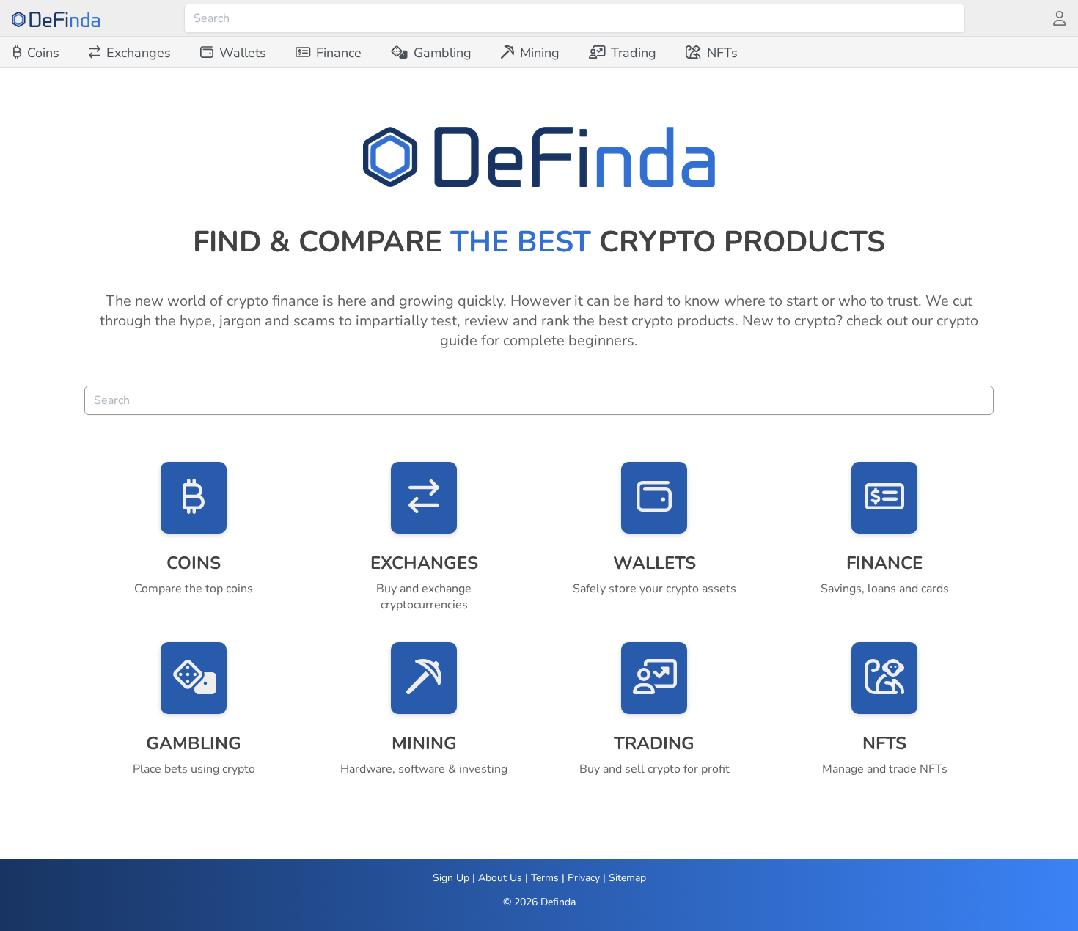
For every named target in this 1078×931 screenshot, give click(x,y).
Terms (545, 878)
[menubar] (375, 52)
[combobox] (574, 18)
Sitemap (627, 878)
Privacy (584, 878)
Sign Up (451, 878)
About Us (500, 878)
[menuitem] (36, 52)
